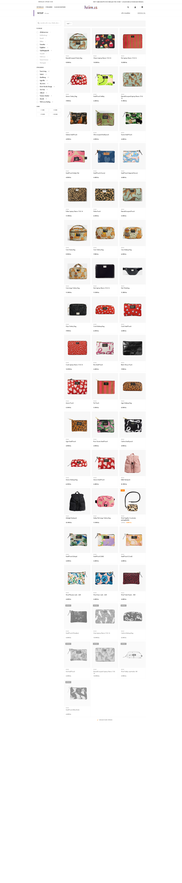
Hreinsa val (142, 13)
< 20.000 (55, 114)
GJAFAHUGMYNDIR (59, 7)
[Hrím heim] (91, 7)
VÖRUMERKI (49, 7)
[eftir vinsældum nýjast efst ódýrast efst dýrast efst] (128, 13)
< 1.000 (42, 110)
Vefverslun (40, 7)
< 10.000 (42, 114)
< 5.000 (55, 110)
